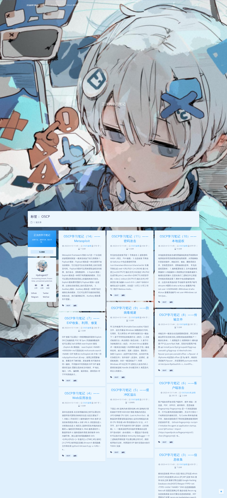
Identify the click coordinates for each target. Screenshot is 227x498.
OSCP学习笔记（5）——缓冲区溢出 (130, 392)
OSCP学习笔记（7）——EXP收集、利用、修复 (82, 320)
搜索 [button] (43, 252)
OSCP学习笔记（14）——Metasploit (82, 238)
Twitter (46, 293)
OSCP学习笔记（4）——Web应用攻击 (82, 395)
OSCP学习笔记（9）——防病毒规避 (130, 310)
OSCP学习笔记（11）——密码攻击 (130, 238)
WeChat (46, 297)
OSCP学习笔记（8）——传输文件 (178, 317)
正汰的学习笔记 (32, 5)
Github (34, 293)
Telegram (34, 297)
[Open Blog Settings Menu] (221, 491)
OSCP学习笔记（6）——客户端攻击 (178, 385)
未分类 (189, 393)
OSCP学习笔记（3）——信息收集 (178, 457)
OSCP (85, 246)
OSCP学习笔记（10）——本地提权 (178, 238)
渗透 (89, 246)
